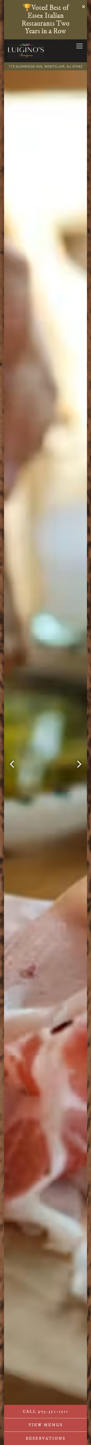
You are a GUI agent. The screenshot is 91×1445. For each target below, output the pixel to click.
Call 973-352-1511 (46, 1411)
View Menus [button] (46, 1424)
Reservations (45, 1438)
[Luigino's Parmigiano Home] (26, 50)
